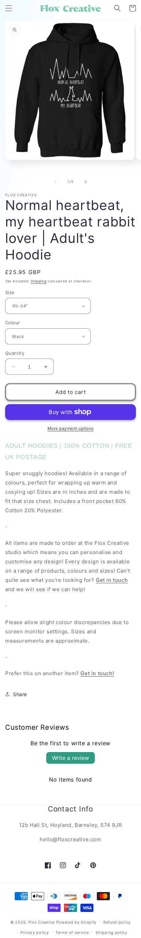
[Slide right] (85, 181)
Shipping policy (111, 932)
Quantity (14, 353)
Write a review (70, 757)
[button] (8, 8)
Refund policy (117, 922)
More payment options (71, 428)
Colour (12, 322)
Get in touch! (97, 673)
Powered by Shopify (76, 921)
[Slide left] (55, 181)
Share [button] (20, 694)
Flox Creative (41, 921)
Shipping (39, 281)
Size (10, 292)
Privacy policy (35, 932)
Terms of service (72, 932)
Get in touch (112, 580)
